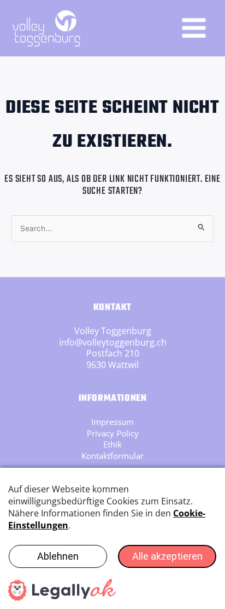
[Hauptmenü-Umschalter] (194, 28)
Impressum (112, 421)
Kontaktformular (112, 455)
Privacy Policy (113, 433)
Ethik (112, 444)
